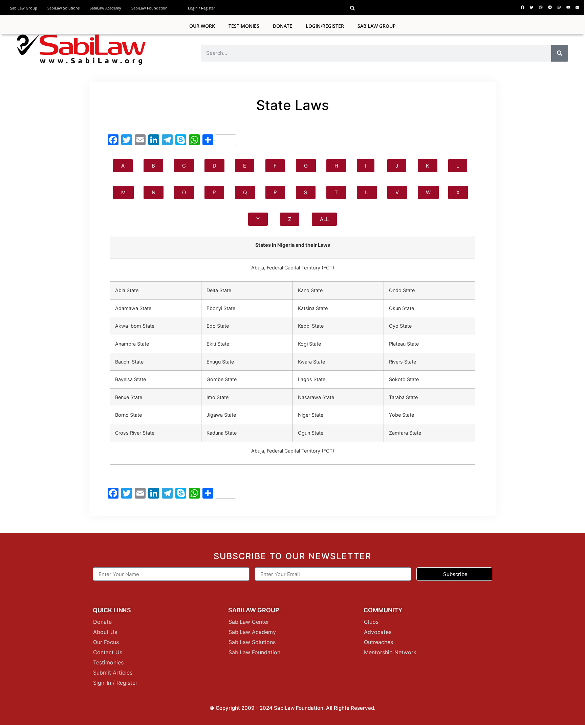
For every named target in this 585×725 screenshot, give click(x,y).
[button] (352, 8)
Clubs (371, 621)
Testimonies (244, 26)
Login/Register (325, 26)
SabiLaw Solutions (63, 7)
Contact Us (107, 652)
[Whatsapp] (559, 7)
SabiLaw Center (249, 621)
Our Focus (106, 642)
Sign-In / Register (115, 682)
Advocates (377, 632)
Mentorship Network (390, 652)
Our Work (202, 26)
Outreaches (378, 642)
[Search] (559, 53)
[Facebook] (522, 7)
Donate (282, 26)
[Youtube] (568, 7)
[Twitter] (531, 7)
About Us (105, 632)
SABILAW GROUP (377, 26)
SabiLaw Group (23, 7)
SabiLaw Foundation (149, 7)
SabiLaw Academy (105, 7)
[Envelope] (577, 7)
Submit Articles (112, 672)
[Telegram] (550, 7)
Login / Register (201, 7)
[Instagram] (540, 7)
